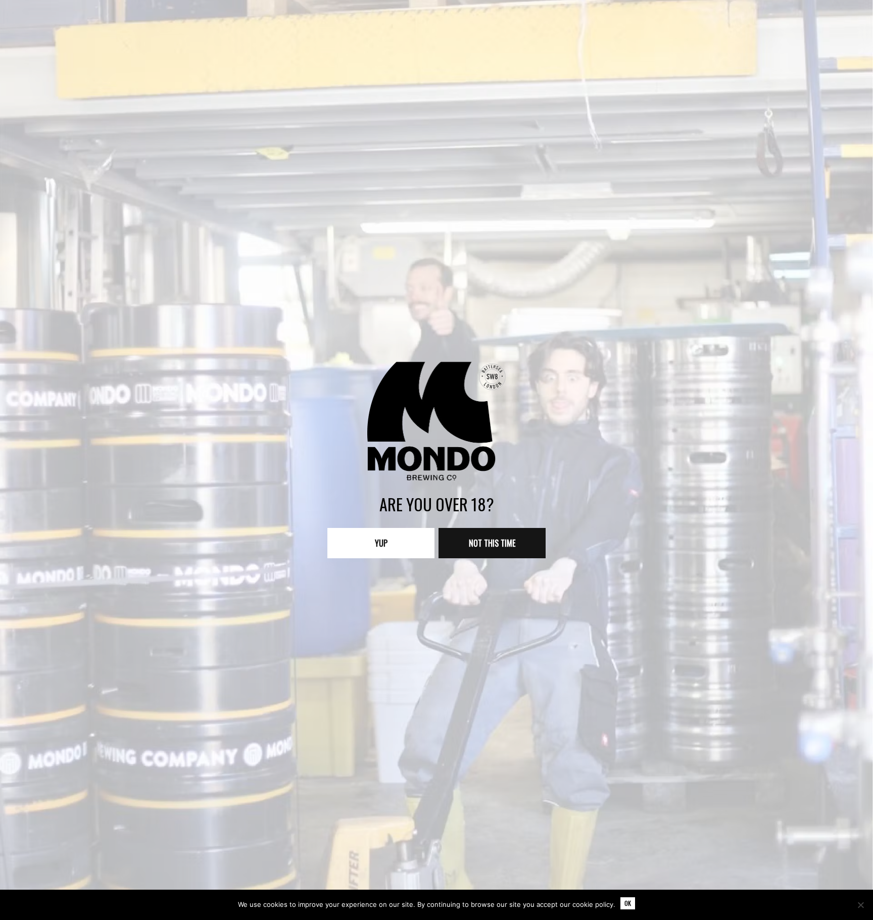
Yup (381, 543)
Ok (627, 903)
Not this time (492, 543)
